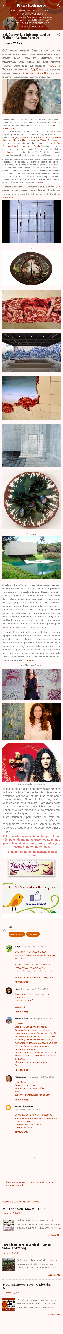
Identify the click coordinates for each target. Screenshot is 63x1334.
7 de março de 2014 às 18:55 (34, 989)
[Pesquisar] (59, 6)
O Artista (33, 934)
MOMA (11, 137)
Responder (21, 982)
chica (17, 946)
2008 (54, 140)
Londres (10, 152)
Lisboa (16, 140)
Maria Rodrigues (31, 5)
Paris (41, 137)
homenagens (17, 934)
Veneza (43, 131)
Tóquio (43, 140)
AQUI (52, 66)
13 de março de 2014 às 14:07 (29, 1109)
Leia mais (54, 1235)
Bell (17, 989)
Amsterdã (15, 128)
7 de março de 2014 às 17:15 (35, 946)
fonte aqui (43, 182)
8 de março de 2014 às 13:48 (40, 1077)
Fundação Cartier (27, 137)
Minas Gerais (34, 146)
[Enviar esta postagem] (10, 928)
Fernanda (20, 1077)
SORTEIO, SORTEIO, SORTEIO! (23, 1208)
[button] (59, 35)
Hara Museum (28, 140)
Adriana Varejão (35, 73)
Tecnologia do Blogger (33, 1328)
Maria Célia (21, 1018)
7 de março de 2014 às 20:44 (42, 1018)
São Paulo (54, 131)
